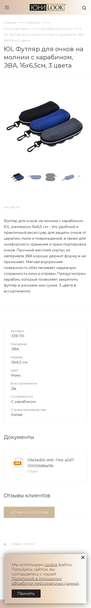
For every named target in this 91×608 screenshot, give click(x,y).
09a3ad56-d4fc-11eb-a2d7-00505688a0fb (51, 463)
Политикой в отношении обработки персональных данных (45, 581)
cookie (50, 565)
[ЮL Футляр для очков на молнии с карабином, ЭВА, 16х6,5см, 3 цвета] (45, 126)
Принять (26, 593)
